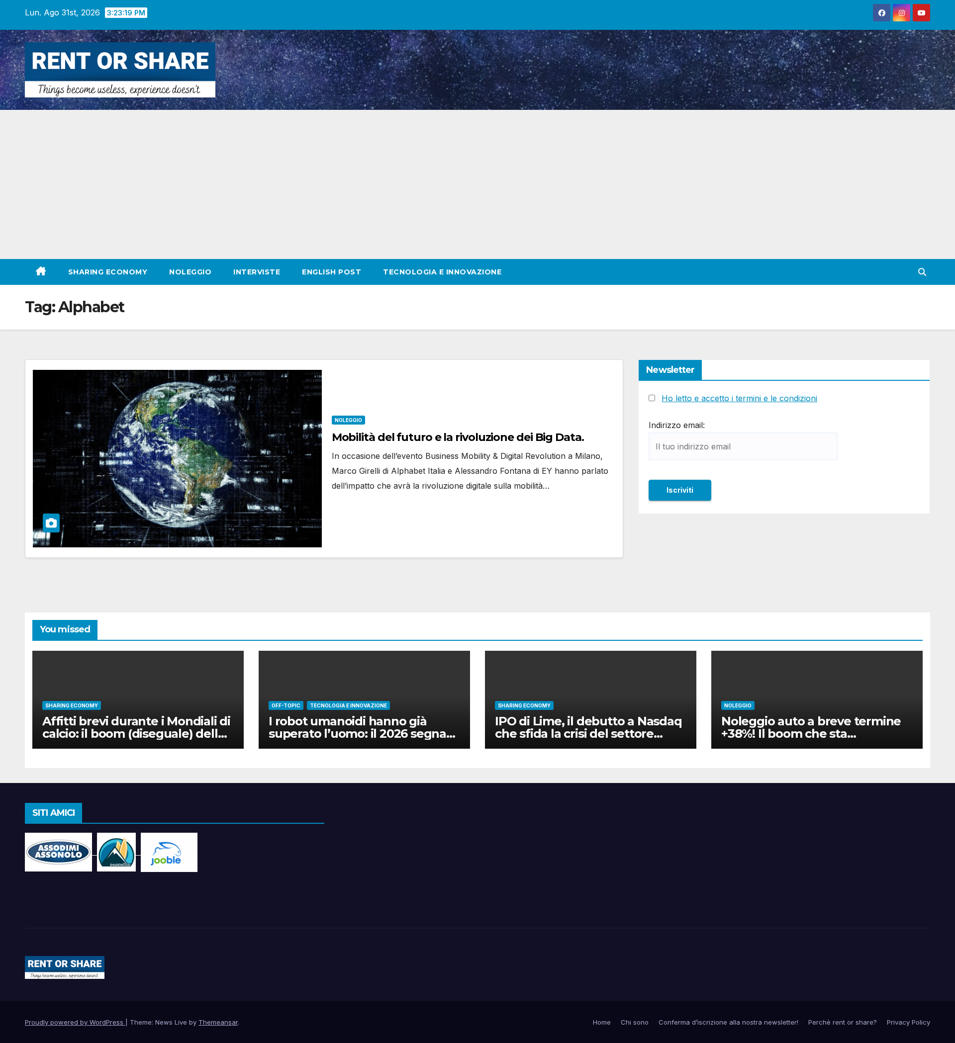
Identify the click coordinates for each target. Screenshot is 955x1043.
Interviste (256, 271)
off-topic (286, 705)
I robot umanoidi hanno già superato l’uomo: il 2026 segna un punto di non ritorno (357, 733)
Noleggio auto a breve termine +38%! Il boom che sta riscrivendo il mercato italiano (811, 733)
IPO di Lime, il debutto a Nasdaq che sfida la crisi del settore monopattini (588, 733)
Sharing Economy (108, 271)
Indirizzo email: (677, 425)
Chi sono (635, 1022)
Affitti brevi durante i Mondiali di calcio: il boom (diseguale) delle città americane (136, 733)
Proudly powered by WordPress (75, 1022)
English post (331, 271)
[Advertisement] (477, 184)
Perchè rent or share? (842, 1022)
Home (602, 1022)
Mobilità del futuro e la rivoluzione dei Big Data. (458, 437)
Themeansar (218, 1022)
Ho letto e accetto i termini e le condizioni (739, 398)
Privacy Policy (908, 1022)
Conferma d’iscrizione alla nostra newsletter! (728, 1022)
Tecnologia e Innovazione (442, 271)
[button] (922, 272)
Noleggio (190, 271)
